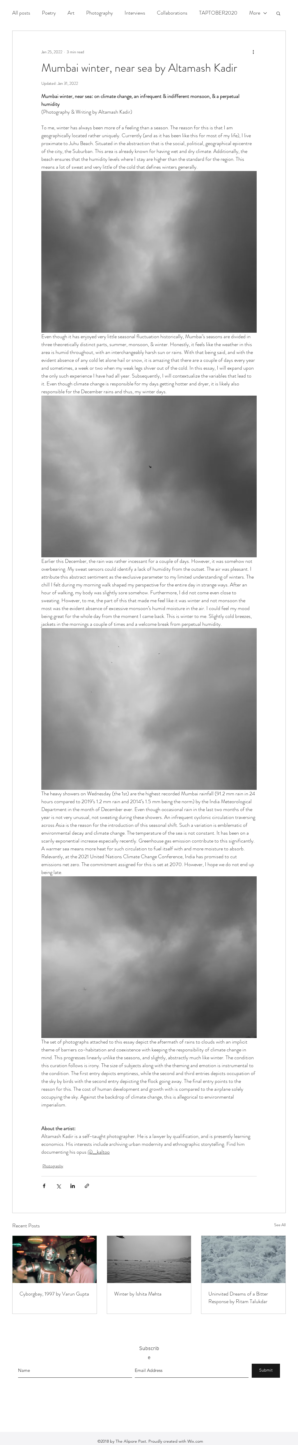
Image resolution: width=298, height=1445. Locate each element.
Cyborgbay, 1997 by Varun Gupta (54, 1294)
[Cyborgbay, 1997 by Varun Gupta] (55, 1259)
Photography (99, 13)
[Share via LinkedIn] (72, 1186)
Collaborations (172, 13)
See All (280, 1225)
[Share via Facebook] (44, 1186)
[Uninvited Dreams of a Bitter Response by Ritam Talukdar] (243, 1259)
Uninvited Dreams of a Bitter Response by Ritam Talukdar (238, 1297)
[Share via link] (87, 1186)
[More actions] (253, 51)
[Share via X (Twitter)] (58, 1186)
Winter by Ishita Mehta (138, 1294)
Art (71, 13)
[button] (278, 13)
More (254, 13)
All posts (21, 13)
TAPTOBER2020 (218, 13)
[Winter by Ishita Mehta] (149, 1259)
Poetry (49, 13)
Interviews (135, 13)
